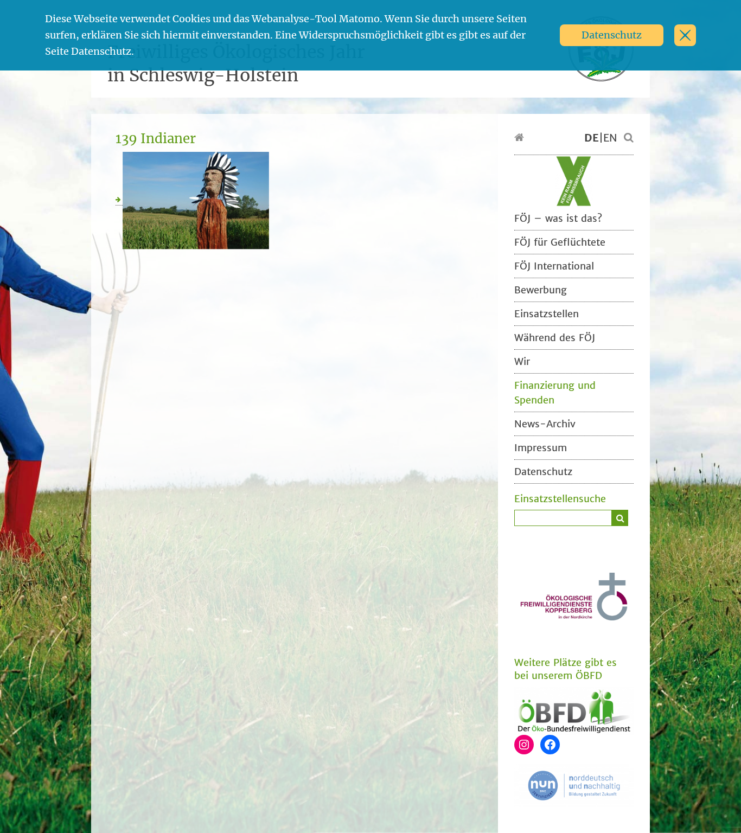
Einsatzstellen (546, 313)
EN (610, 137)
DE (591, 137)
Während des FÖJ (554, 337)
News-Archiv (545, 424)
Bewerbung (540, 290)
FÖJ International (554, 266)
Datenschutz (612, 35)
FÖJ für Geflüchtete (559, 242)
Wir (522, 361)
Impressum (540, 447)
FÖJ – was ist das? (558, 218)
